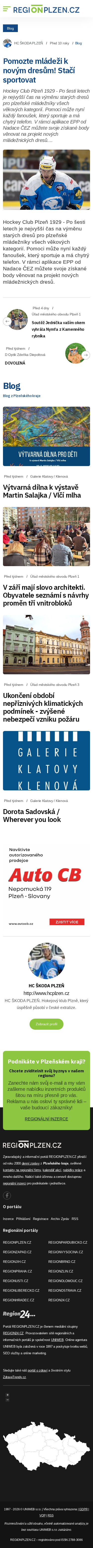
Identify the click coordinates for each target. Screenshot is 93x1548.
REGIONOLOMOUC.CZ (65, 1281)
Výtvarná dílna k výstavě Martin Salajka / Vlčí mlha (42, 491)
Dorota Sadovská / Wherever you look (32, 815)
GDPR (83, 1509)
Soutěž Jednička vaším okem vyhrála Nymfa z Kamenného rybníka (58, 329)
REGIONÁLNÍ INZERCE (46, 1119)
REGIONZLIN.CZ (60, 1271)
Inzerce (8, 1219)
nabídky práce (73, 1170)
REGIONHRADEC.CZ (18, 1300)
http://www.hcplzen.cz (46, 993)
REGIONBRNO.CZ (61, 1262)
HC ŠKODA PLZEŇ (28, 43)
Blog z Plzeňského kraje (21, 396)
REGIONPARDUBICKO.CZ (67, 1242)
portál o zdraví (37, 1370)
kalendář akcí (52, 1170)
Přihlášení (23, 1219)
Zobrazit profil (46, 1024)
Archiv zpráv (60, 1219)
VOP (42, 1515)
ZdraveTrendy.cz (14, 1377)
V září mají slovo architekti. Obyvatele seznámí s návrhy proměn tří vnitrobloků (46, 595)
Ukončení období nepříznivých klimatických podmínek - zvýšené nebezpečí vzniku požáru (43, 707)
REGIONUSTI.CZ (15, 1281)
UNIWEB (57, 1340)
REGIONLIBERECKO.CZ (21, 1290)
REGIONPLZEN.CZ (17, 1242)
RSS (75, 1219)
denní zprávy (31, 1163)
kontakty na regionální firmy (22, 1170)
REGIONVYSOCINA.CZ (65, 1252)
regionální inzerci (14, 1183)
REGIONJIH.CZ (14, 1262)
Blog (10, 28)
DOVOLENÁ (15, 363)
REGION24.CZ (59, 1300)
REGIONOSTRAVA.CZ (64, 1290)
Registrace (40, 1219)
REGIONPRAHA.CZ (17, 1271)
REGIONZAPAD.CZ (17, 1252)
